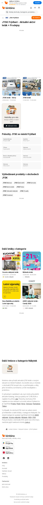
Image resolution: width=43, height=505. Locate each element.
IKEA (30, 417)
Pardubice (36, 404)
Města (4, 474)
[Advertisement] (21, 53)
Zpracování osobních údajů (21, 502)
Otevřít (37, 3)
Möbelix (24, 417)
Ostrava (29, 404)
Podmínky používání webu (21, 499)
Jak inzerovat (6, 484)
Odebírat (37, 18)
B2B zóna (5, 487)
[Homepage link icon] (6, 429)
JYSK (34, 417)
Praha (13, 404)
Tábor (4, 406)
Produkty (5, 476)
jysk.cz (27, 422)
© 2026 (21, 494)
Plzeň (18, 404)
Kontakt (4, 468)
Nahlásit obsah (7, 471)
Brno (23, 404)
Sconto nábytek (15, 417)
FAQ (3, 466)
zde (16, 399)
